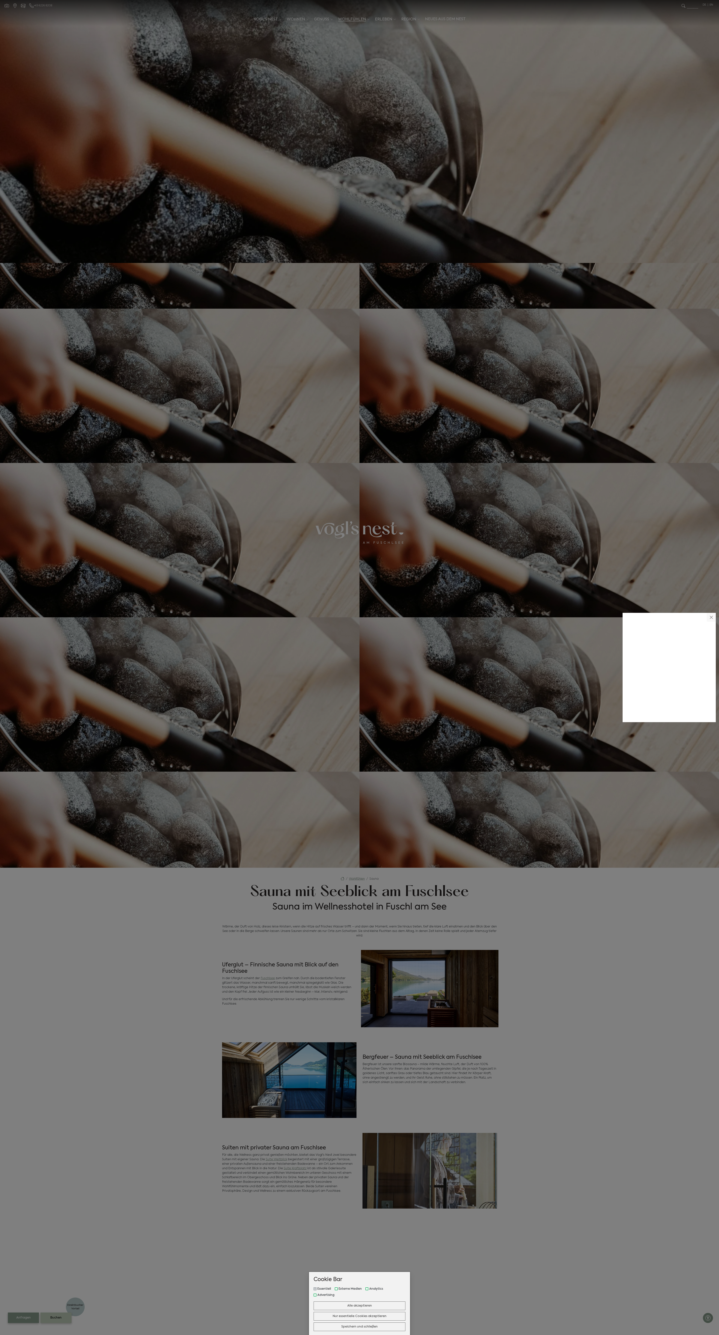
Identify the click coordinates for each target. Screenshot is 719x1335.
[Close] (711, 617)
